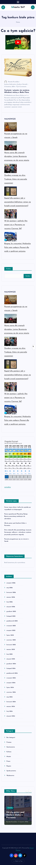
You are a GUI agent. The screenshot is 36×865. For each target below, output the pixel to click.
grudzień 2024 (11, 663)
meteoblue (7, 487)
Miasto (9, 756)
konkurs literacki (22, 84)
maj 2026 (10, 587)
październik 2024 (12, 673)
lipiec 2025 (10, 635)
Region (9, 766)
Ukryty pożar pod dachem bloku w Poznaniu (15, 815)
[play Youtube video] (18, 42)
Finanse (9, 742)
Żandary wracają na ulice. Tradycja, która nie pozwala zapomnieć (15, 179)
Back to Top (18, 861)
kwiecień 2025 (11, 644)
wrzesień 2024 (11, 678)
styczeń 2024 (11, 716)
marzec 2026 (11, 597)
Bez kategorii (11, 737)
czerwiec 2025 (11, 640)
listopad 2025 (11, 616)
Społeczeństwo (11, 771)
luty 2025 (9, 654)
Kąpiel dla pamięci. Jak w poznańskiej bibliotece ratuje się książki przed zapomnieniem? (17, 202)
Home (18, 22)
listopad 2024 (11, 668)
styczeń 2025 (11, 659)
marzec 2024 (11, 706)
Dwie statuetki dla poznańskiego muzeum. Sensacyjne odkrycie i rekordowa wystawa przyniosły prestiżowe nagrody (17, 532)
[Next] (30, 790)
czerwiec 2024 (11, 692)
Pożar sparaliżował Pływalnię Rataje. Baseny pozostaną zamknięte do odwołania (16, 516)
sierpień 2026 (11, 583)
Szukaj (8, 269)
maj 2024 (10, 697)
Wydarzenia (10, 775)
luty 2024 (10, 711)
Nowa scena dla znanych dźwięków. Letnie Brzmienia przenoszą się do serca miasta (16, 156)
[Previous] (27, 790)
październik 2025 (12, 621)
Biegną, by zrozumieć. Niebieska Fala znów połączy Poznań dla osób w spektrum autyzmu (17, 247)
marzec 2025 (11, 649)
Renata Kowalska (13, 82)
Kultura (9, 752)
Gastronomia (11, 747)
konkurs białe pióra (10, 84)
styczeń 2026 (11, 606)
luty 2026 (10, 602)
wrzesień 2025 (11, 625)
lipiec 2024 (10, 687)
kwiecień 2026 (11, 592)
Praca (8, 761)
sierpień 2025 (11, 630)
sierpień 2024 (11, 682)
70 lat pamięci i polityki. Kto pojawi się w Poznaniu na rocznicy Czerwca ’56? (15, 225)
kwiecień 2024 (11, 701)
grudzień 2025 (11, 611)
